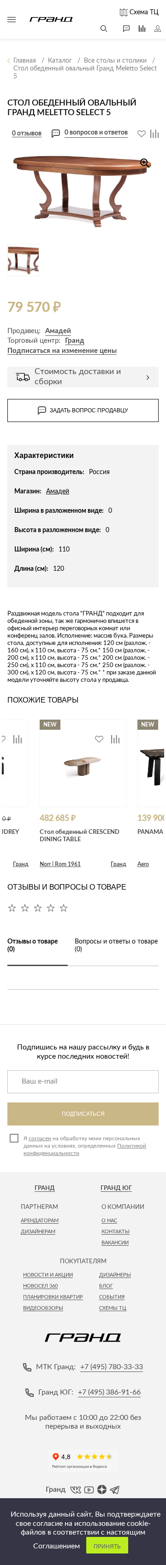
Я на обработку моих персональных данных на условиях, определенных (85, 1146)
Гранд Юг (116, 1188)
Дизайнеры (115, 1275)
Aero (143, 864)
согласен (40, 1138)
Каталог (11, 19)
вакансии (115, 1242)
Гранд (74, 340)
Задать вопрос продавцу (89, 410)
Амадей (58, 331)
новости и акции (48, 1275)
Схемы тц (112, 1308)
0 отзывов (27, 133)
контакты (115, 1231)
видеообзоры (43, 1308)
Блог (106, 1286)
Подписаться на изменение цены (62, 350)
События (112, 1297)
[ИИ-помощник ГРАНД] (122, 28)
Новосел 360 (40, 1286)
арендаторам (40, 1220)
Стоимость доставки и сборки (78, 377)
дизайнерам (38, 1231)
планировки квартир (53, 1297)
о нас (109, 1220)
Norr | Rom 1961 (60, 864)
